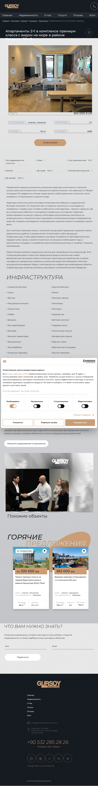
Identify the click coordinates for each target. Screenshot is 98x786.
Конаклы (33, 21)
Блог (93, 15)
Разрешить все (80, 423)
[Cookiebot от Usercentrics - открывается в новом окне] (84, 361)
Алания (24, 21)
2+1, (33, 605)
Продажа (15, 21)
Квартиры (43, 21)
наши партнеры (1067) (18, 374)
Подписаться (23, 657)
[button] (13, 71)
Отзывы (78, 15)
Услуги (62, 15)
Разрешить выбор (49, 423)
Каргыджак (73, 593)
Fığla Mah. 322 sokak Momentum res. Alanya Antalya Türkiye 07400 (44, 730)
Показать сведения (82, 415)
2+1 (70, 605)
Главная (7, 15)
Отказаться (18, 423)
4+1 (36, 605)
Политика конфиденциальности (39, 781)
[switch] (37, 406)
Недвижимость (28, 15)
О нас (29, 703)
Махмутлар (34, 593)
